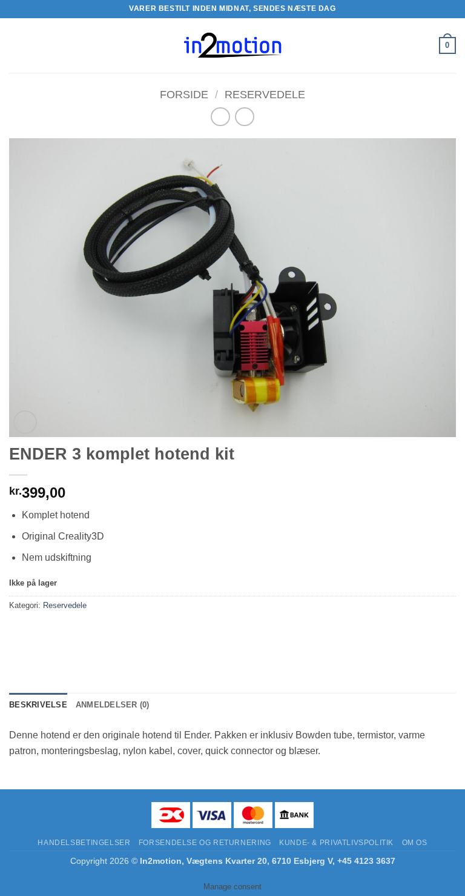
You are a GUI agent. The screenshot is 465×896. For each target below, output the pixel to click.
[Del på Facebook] (42, 633)
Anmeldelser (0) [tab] (113, 704)
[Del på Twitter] (64, 633)
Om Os (414, 842)
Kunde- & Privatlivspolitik (336, 842)
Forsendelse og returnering (205, 842)
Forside (184, 94)
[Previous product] (244, 116)
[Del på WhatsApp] (20, 633)
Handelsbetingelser (84, 842)
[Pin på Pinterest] (107, 633)
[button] (16, 45)
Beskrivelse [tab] (38, 704)
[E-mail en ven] (86, 633)
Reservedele (265, 94)
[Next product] (220, 116)
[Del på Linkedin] (129, 633)
